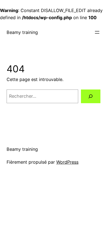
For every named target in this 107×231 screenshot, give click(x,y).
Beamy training (22, 32)
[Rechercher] (90, 96)
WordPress (67, 162)
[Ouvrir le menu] (97, 32)
